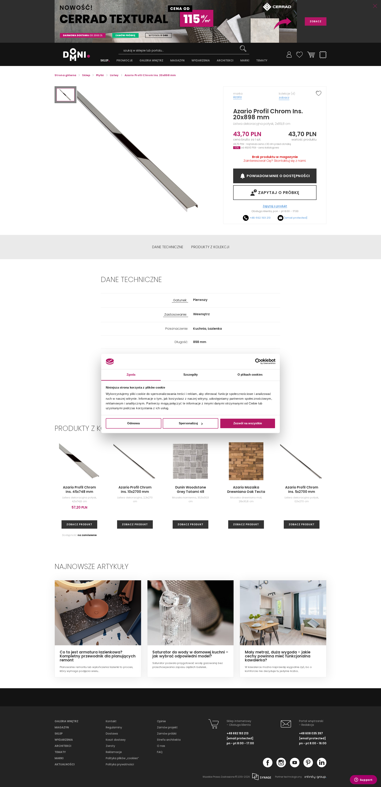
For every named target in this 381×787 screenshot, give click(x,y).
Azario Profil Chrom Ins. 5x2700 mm (301, 489)
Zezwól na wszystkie (247, 423)
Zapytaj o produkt (275, 206)
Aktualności (65, 764)
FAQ (160, 752)
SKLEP (104, 60)
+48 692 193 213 (260, 218)
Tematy (60, 752)
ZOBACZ (315, 21)
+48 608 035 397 (311, 733)
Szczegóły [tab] (190, 374)
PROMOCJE (124, 60)
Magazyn (62, 727)
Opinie (161, 721)
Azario (237, 97)
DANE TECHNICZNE (167, 247)
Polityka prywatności (120, 764)
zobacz (284, 98)
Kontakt (111, 721)
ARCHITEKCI (225, 60)
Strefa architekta (169, 740)
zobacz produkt (79, 524)
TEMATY (261, 60)
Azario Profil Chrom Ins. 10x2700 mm (135, 489)
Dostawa (112, 734)
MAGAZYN (177, 60)
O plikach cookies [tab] (250, 374)
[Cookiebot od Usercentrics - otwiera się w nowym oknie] (258, 361)
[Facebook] (267, 766)
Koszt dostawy (116, 740)
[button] (65, 94)
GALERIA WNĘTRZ (151, 60)
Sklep (59, 734)
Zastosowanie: (175, 315)
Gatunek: (180, 300)
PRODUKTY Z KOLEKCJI (210, 247)
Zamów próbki (166, 734)
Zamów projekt (167, 727)
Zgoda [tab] (131, 374)
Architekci (63, 746)
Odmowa (133, 423)
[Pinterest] (308, 766)
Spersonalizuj (188, 423)
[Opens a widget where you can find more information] (363, 780)
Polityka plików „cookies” (122, 758)
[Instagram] (281, 766)
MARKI (244, 60)
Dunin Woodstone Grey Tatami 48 (190, 489)
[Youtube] (294, 766)
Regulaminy (114, 727)
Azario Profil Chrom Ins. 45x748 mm (79, 489)
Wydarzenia (64, 740)
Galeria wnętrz (66, 721)
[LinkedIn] (321, 766)
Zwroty (110, 746)
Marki (59, 758)
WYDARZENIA (200, 60)
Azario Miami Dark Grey (357, 489)
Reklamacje (114, 752)
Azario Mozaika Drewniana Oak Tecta (246, 489)
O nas (161, 746)
